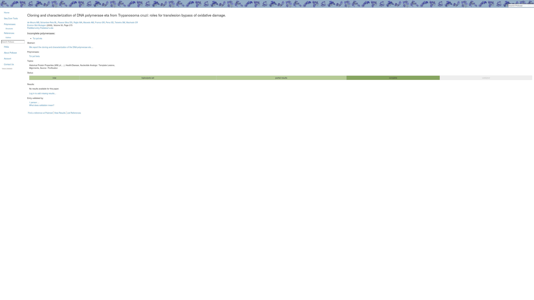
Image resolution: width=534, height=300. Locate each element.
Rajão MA (78, 22)
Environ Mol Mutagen (36, 25)
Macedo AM (88, 22)
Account (7, 58)
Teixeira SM (120, 22)
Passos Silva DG (65, 22)
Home (6, 12)
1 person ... (34, 102)
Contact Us (9, 64)
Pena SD (110, 22)
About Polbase (10, 52)
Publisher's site (46, 28)
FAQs (6, 46)
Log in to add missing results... (42, 93)
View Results (59, 112)
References (9, 33)
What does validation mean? (41, 105)
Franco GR (100, 22)
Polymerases (9, 24)
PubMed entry (33, 28)
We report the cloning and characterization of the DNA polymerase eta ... (61, 47)
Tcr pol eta (37, 38)
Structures (9, 28)
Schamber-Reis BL (48, 22)
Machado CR (132, 22)
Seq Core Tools (11, 18)
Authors (8, 37)
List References (74, 112)
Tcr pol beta (34, 56)
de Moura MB (33, 22)
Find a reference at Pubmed (40, 112)
